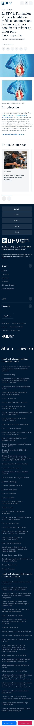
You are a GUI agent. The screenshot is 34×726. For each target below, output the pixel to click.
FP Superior (6, 281)
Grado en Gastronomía (9, 565)
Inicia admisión (25, 723)
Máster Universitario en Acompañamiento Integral (15, 666)
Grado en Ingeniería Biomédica (12, 486)
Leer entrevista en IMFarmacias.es (13, 134)
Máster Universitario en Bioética (12, 615)
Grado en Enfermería (9, 398)
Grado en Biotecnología (9, 482)
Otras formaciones (8, 289)
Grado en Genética (8, 498)
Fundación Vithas (7, 115)
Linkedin (17, 209)
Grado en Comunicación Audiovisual (14, 527)
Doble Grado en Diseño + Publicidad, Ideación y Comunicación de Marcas (17, 433)
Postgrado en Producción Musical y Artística (16, 631)
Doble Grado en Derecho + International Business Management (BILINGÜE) (15, 532)
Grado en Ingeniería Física (10, 523)
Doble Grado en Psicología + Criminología (15, 424)
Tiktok (17, 232)
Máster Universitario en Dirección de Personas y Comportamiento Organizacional (16, 698)
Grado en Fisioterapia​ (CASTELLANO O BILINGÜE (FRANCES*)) (14, 439)
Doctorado (5, 278)
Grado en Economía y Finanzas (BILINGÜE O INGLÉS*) (16, 388)
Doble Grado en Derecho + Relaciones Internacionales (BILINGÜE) (14, 394)
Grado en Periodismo (9, 494)
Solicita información (9, 723)
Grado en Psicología (8, 569)
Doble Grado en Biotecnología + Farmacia (15, 478)
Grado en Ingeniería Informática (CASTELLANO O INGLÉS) (12, 538)
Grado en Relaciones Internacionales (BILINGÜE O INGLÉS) (14, 419)
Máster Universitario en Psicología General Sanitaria (16, 640)
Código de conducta (16, 327)
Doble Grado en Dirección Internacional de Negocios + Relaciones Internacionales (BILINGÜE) (16, 369)
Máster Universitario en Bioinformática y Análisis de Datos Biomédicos (15, 611)
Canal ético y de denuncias (11, 330)
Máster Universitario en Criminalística (14, 671)
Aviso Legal (5, 323)
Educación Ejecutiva (8, 285)
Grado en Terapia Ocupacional (12, 468)
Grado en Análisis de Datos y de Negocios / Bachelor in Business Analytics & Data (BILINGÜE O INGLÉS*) (16, 381)
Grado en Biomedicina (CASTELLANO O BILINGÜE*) (15, 451)
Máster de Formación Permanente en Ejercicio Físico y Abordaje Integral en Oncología (14, 621)
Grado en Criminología (9, 490)
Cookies (4, 327)
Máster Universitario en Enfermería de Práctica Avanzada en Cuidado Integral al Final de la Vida (15, 604)
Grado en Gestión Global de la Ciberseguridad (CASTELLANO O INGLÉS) (17, 413)
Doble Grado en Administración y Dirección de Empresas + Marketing (17, 560)
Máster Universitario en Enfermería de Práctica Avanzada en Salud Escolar (14, 589)
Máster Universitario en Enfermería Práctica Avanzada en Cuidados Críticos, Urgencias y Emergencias (16, 596)
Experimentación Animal (10, 627)
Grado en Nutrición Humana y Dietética (15, 464)
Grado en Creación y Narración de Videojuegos (13, 512)
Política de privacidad (19, 323)
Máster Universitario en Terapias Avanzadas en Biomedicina (16, 583)
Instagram (17, 226)
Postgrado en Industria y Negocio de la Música (17, 635)
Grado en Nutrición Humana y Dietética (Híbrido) (15, 473)
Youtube (17, 221)
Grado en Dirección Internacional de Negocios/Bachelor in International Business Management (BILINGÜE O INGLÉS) (16, 458)
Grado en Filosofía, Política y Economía (14, 402)
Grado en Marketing (8, 375)
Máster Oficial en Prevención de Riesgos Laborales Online (15, 704)
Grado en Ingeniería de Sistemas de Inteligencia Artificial (13, 407)
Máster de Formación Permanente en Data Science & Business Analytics (16, 710)
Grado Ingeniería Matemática (11, 543)
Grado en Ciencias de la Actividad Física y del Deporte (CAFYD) (16, 445)
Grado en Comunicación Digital (12, 555)
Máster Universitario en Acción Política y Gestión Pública (15, 692)
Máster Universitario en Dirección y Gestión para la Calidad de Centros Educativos (16, 660)
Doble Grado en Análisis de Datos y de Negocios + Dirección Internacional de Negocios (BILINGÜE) (14, 549)
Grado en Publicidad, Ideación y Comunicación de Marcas (12, 502)
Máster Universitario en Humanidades (14, 655)
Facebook (17, 215)
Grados (4, 271)
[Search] (22, 3)
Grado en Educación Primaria (11, 428)
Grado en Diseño (7, 507)
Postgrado (5, 274)
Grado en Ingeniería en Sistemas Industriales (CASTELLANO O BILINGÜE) (16, 518)
